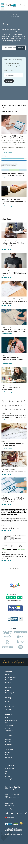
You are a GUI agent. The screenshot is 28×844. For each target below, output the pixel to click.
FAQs (6, 723)
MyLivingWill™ (9, 679)
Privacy (7, 728)
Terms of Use (9, 725)
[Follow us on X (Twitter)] (12, 813)
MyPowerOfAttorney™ (11, 677)
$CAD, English (10, 817)
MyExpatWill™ (9, 682)
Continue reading (6, 152)
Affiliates (8, 752)
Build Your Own (9, 706)
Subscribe (9, 81)
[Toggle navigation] (2, 8)
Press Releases (9, 741)
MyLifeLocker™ (9, 685)
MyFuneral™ (8, 687)
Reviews (7, 747)
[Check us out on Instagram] (16, 813)
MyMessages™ (9, 692)
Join (6, 771)
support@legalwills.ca (11, 808)
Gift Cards (8, 709)
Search (20, 47)
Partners (7, 754)
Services (8, 671)
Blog (15, 14)
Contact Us (8, 760)
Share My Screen (10, 779)
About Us (8, 735)
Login (7, 773)
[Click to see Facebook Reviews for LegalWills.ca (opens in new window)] (15, 608)
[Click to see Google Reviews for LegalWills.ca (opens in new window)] (15, 585)
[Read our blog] (26, 813)
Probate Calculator (11, 720)
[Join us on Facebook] (7, 813)
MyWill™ (7, 674)
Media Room (9, 757)
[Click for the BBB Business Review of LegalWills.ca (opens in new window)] (15, 619)
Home (4, 14)
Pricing (8, 698)
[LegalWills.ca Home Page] (13, 5)
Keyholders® (9, 776)
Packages (8, 704)
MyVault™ (8, 690)
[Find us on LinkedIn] (21, 813)
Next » (20, 572)
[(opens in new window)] (15, 823)
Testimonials (9, 749)
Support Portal (9, 768)
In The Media (9, 744)
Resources (10, 14)
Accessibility (9, 730)
